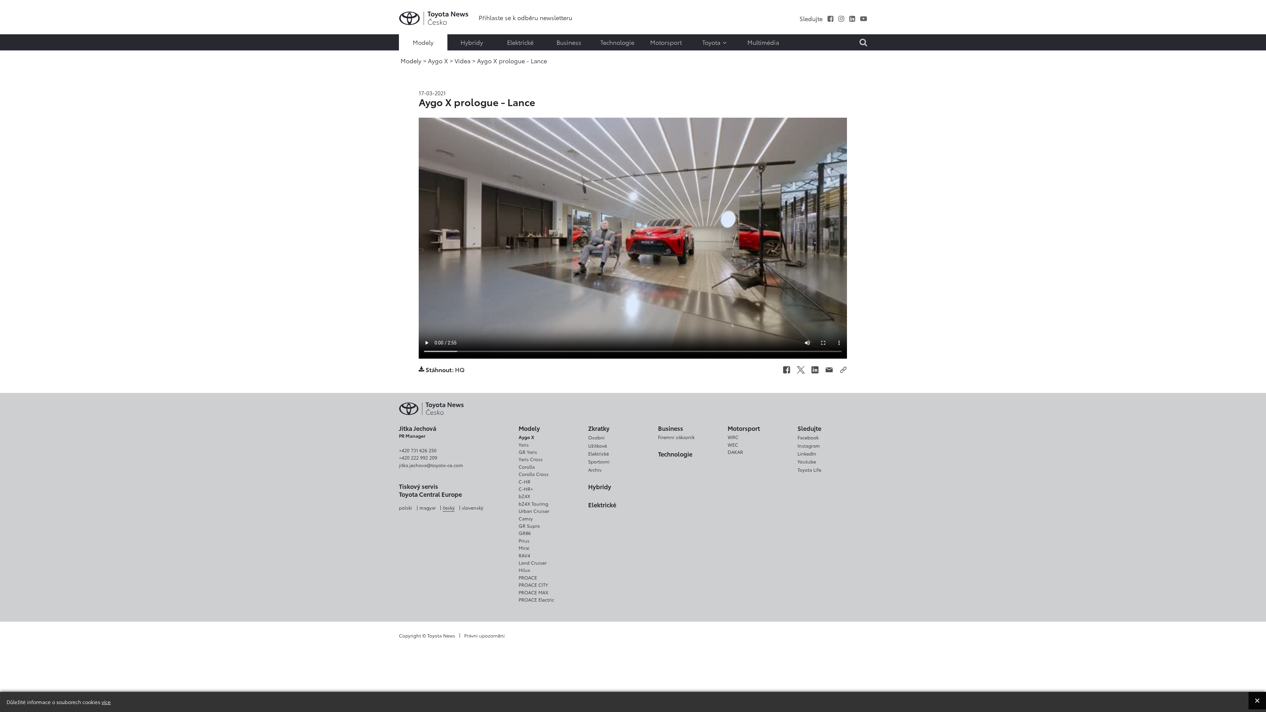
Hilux (524, 570)
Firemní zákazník (676, 437)
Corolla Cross (534, 474)
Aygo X (526, 437)
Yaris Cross (531, 459)
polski (405, 507)
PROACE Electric (536, 599)
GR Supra (529, 525)
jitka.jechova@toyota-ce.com (431, 465)
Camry (526, 518)
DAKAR (735, 452)
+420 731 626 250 (418, 450)
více (106, 701)
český (449, 507)
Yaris (524, 444)
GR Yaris (528, 452)
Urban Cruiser (534, 511)
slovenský (472, 507)
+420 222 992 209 (418, 457)
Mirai (524, 548)
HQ (460, 369)
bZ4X (524, 496)
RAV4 (524, 555)
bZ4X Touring (533, 503)
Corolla (527, 466)
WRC (733, 437)
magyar (427, 507)
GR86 (525, 533)
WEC (733, 444)
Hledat (21, 52)
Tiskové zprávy (20, 10)
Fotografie (20, 25)
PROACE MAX (533, 592)
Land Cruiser (533, 562)
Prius (524, 540)
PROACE (528, 577)
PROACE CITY (533, 584)
